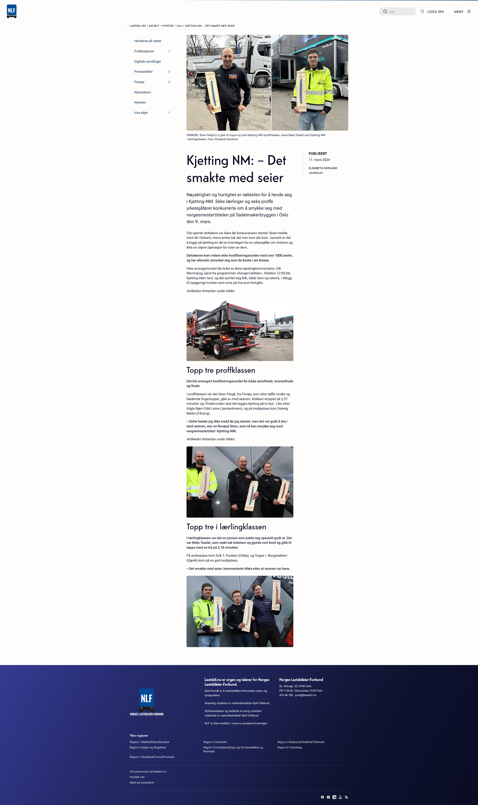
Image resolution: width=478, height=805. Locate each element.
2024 (179, 25)
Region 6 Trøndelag (289, 747)
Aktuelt (154, 25)
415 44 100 (286, 695)
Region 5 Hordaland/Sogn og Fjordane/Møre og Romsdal (233, 749)
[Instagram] (340, 797)
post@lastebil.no (305, 695)
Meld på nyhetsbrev (142, 782)
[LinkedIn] (334, 797)
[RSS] (346, 797)
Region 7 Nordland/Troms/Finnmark (152, 757)
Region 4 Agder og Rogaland (148, 747)
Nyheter (168, 25)
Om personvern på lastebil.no (148, 771)
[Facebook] (322, 797)
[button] (463, 11)
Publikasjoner (144, 51)
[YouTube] (328, 797)
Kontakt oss (137, 777)
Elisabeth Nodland (323, 168)
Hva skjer (141, 113)
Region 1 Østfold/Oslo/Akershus (149, 742)
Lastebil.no (138, 25)
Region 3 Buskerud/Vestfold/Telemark (301, 742)
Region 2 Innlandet (215, 742)
